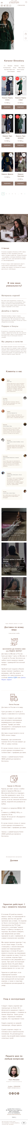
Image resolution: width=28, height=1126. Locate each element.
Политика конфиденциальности (14, 1114)
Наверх (13, 1117)
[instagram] (10, 1093)
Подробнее (11, 1124)
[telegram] (13, 1093)
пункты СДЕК (12, 677)
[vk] (18, 1093)
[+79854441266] (15, 1093)
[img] (14, 2)
